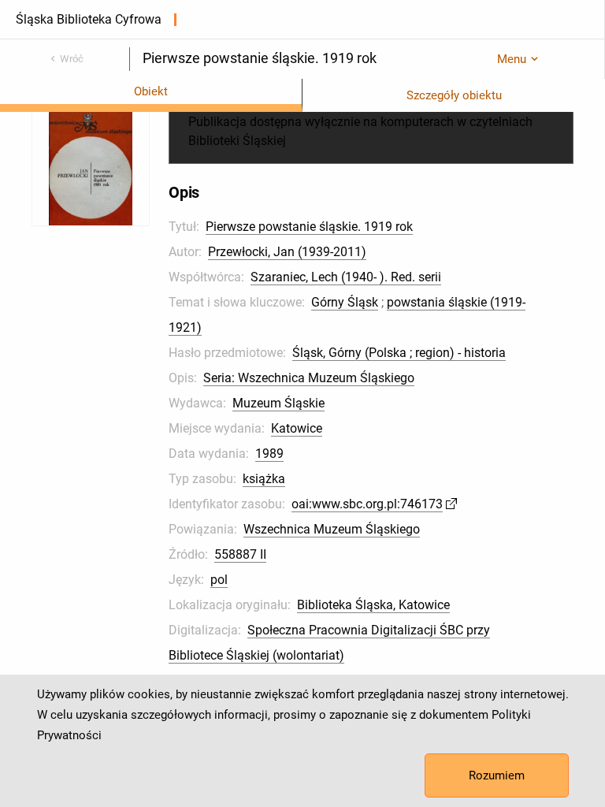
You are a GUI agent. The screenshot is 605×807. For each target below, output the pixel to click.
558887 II (240, 554)
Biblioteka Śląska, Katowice (373, 604)
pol (219, 579)
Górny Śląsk (344, 302)
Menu (511, 59)
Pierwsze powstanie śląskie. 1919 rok (309, 226)
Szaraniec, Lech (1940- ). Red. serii (346, 277)
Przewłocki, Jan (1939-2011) (287, 251)
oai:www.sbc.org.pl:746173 (367, 503)
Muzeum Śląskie (278, 403)
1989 (269, 453)
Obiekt (151, 91)
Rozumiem (497, 775)
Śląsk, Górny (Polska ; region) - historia (399, 352)
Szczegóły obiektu (454, 95)
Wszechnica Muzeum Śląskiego (331, 529)
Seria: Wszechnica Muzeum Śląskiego (308, 377)
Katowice (296, 428)
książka (264, 478)
